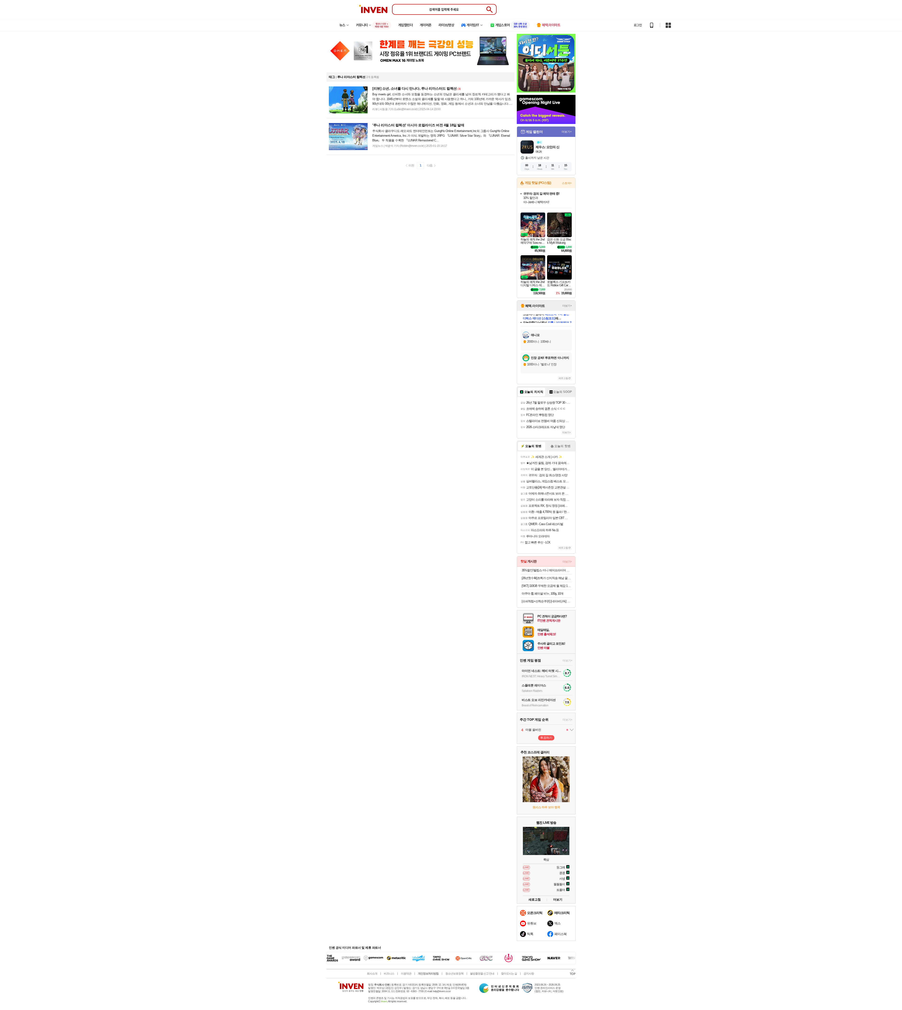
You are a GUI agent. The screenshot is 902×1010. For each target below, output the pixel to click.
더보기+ (567, 131)
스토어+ (567, 183)
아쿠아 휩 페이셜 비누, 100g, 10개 (542, 593)
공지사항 (529, 973)
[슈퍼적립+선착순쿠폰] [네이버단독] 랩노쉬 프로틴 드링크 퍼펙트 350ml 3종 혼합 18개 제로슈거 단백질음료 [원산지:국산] (547, 601)
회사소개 (372, 973)
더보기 (557, 899)
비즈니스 (389, 973)
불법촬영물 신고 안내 (482, 973)
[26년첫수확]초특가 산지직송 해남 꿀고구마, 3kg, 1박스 (547, 578)
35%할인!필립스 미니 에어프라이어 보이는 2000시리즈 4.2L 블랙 (547, 570)
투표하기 (546, 737)
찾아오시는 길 (509, 973)
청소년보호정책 (454, 973)
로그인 (638, 25)
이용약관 (406, 973)
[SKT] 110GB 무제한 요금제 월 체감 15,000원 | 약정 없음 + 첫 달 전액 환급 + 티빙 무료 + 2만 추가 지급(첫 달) (547, 586)
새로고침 (563, 378)
